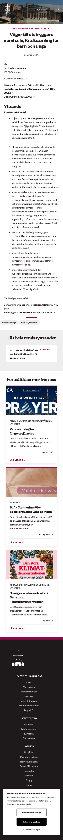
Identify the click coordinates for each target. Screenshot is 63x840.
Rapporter (29, 770)
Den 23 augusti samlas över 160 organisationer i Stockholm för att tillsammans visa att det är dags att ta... (29, 610)
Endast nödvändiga (31, 812)
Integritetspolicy (29, 700)
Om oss (29, 682)
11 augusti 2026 (46, 620)
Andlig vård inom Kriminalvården (30, 420)
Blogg (29, 780)
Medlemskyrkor (29, 691)
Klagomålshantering (29, 705)
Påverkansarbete (29, 756)
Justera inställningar (31, 829)
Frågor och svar (29, 728)
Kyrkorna (28, 733)
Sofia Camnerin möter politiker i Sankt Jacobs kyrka (31, 509)
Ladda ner (45, 349)
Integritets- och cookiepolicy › (20, 804)
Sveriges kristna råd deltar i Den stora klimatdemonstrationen (29, 597)
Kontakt (29, 696)
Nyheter (15, 424)
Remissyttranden (29, 322)
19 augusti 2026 (46, 534)
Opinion (24, 28)
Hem (14, 28)
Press (29, 784)
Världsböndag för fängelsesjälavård (22, 431)
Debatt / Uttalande (29, 766)
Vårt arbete (29, 686)
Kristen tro (29, 724)
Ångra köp (29, 710)
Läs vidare (17, 459)
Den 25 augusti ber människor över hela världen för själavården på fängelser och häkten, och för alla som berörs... (30, 442)
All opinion (29, 752)
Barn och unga (40, 28)
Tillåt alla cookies (31, 821)
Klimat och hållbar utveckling (30, 584)
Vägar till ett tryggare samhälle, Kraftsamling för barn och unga (24, 353)
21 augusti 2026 (46, 452)
